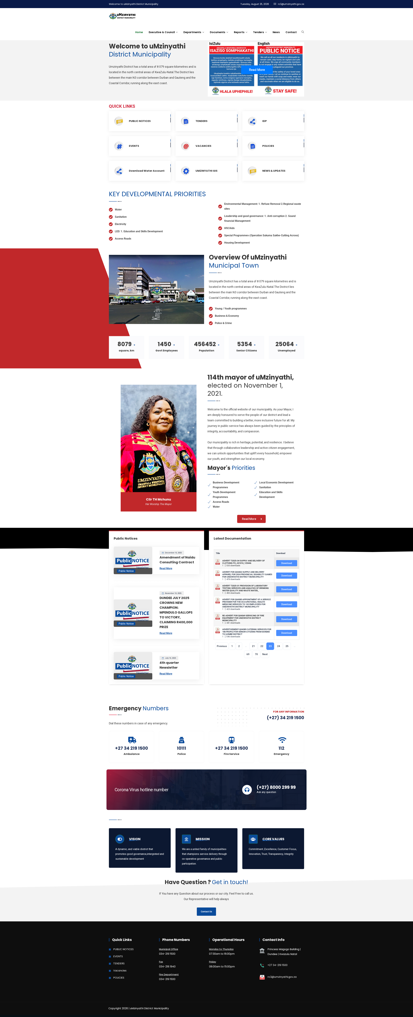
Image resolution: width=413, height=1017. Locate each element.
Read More (257, 70)
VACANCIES (203, 146)
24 (278, 646)
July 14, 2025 (170, 658)
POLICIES (268, 146)
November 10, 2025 (173, 593)
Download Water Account (147, 171)
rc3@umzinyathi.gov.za (291, 4)
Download (286, 563)
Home (139, 32)
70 (256, 654)
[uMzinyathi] (122, 16)
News (276, 32)
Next (265, 654)
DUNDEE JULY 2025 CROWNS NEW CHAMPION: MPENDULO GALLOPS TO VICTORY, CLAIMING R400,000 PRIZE (176, 612)
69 (248, 654)
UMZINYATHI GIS (206, 171)
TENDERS (201, 121)
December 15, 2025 (173, 553)
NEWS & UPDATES (273, 171)
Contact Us (206, 911)
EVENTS (134, 146)
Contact (291, 32)
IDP (264, 121)
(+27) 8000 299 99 (276, 787)
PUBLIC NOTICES (140, 121)
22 (261, 646)
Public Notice (126, 571)
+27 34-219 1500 (277, 965)
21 (253, 646)
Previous (222, 646)
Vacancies (119, 970)
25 (287, 646)
